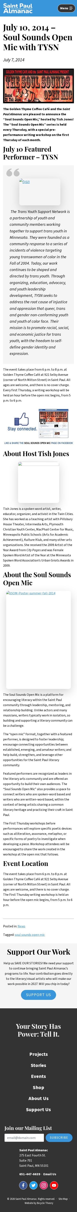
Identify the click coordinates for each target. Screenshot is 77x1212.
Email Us (49, 1174)
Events (38, 1076)
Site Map (63, 1199)
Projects (38, 1054)
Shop (38, 1087)
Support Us (38, 995)
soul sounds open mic (30, 934)
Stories (38, 1065)
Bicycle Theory (45, 1203)
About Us (39, 1098)
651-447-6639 (29, 1174)
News (21, 926)
